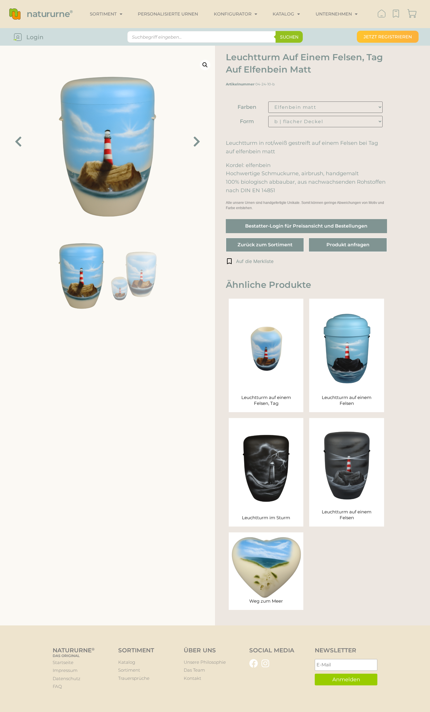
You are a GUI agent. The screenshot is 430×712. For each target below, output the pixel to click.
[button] (250, 261)
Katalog (283, 14)
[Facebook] (253, 663)
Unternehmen (334, 14)
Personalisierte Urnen (168, 14)
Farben (247, 107)
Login (35, 37)
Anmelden (346, 679)
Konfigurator (233, 14)
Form (247, 121)
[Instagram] (265, 663)
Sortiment (103, 14)
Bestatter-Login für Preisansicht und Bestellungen (306, 226)
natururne (50, 13)
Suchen (289, 37)
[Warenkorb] (412, 14)
